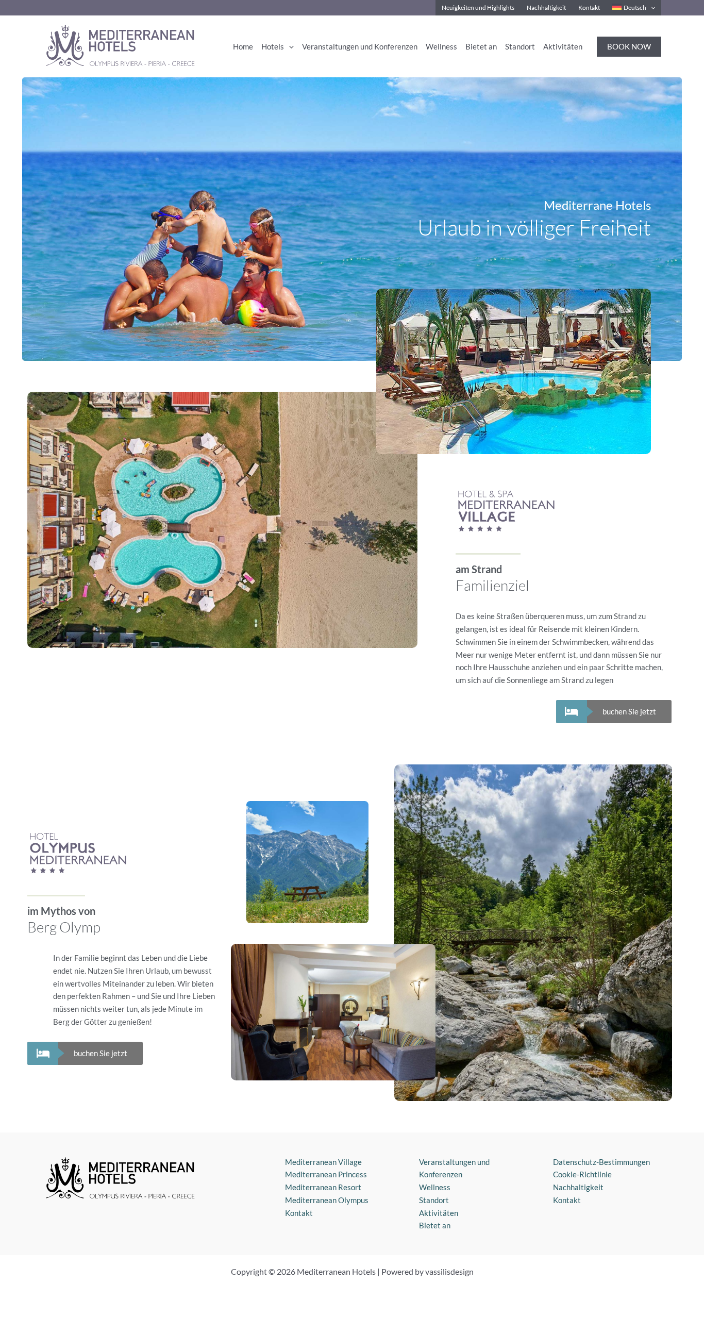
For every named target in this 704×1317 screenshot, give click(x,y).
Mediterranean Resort (323, 1187)
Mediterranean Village (323, 1161)
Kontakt (299, 1213)
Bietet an (434, 1225)
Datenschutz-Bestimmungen (601, 1161)
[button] (650, 7)
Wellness (434, 1187)
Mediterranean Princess (326, 1174)
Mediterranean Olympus (326, 1200)
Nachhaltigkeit (578, 1187)
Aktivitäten (438, 1213)
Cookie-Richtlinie (582, 1174)
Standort (434, 1200)
